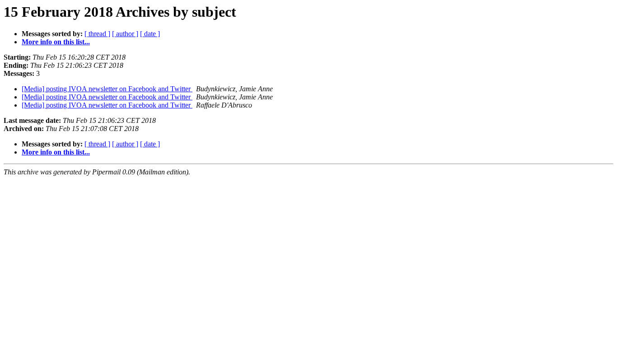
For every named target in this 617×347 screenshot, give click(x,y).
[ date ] (150, 34)
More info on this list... (56, 42)
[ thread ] (97, 34)
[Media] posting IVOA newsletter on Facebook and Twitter (107, 89)
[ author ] (125, 34)
